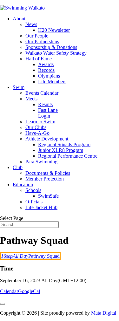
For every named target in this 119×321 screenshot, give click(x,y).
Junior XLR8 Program (60, 150)
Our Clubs (35, 127)
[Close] (2, 304)
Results (45, 104)
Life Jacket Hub (41, 207)
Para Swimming (41, 161)
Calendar (9, 291)
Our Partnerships (42, 41)
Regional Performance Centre (67, 156)
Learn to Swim (40, 121)
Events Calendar (41, 93)
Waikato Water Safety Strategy (56, 53)
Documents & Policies (47, 173)
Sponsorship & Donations (51, 47)
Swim (18, 87)
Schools (33, 190)
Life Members (52, 81)
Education (23, 184)
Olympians (49, 76)
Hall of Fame (38, 58)
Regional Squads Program (64, 144)
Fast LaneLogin (48, 113)
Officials (34, 201)
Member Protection (44, 178)
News (31, 24)
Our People (36, 35)
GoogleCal (29, 291)
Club (18, 167)
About (19, 18)
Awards (46, 64)
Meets (31, 98)
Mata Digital (103, 313)
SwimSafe (48, 196)
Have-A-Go (37, 133)
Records (46, 70)
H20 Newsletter (54, 30)
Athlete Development (46, 138)
